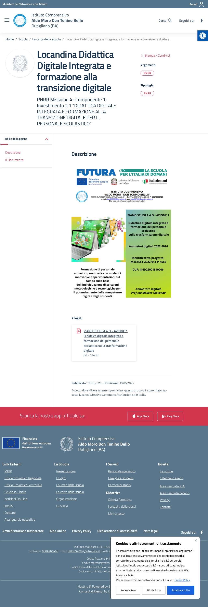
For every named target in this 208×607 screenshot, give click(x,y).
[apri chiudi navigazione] (6, 20)
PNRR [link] (147, 73)
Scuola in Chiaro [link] (15, 491)
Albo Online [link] (58, 530)
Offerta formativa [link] (120, 499)
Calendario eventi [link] (171, 478)
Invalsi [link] (8, 505)
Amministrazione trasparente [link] (23, 530)
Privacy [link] (165, 499)
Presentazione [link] (66, 471)
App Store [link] (142, 416)
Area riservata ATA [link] (172, 486)
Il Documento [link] (14, 159)
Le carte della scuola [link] (70, 491)
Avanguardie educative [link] (19, 519)
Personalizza (128, 590)
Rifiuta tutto (153, 590)
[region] (155, 568)
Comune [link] (10, 512)
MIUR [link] (8, 471)
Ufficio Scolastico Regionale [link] (22, 478)
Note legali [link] (151, 530)
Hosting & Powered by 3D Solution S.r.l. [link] (104, 586)
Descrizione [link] (13, 152)
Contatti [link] (165, 506)
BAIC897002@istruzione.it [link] (84, 551)
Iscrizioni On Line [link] (15, 498)
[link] (202, 35)
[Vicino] (195, 540)
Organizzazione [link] (66, 498)
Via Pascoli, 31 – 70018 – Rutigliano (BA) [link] (109, 547)
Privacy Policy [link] (81, 530)
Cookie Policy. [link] (182, 580)
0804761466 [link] (50, 551)
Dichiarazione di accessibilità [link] (117, 530)
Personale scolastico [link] (121, 471)
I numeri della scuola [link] (70, 484)
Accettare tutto (181, 590)
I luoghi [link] (61, 478)
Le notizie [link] (166, 471)
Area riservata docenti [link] (175, 493)
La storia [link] (62, 505)
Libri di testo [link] (116, 513)
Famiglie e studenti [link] (120, 478)
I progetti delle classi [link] (122, 506)
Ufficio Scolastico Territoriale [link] (23, 484)
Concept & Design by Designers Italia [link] (104, 591)
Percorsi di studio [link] (119, 484)
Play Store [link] (172, 416)
